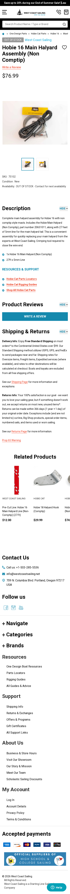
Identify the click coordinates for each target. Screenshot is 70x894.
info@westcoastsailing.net (23, 574)
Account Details (16, 806)
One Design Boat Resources (24, 666)
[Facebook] (6, 607)
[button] (35, 859)
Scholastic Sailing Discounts (24, 779)
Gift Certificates (16, 726)
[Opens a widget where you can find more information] (56, 887)
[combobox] (35, 24)
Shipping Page (19, 381)
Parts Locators (15, 673)
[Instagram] (13, 607)
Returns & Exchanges (19, 713)
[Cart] (66, 12)
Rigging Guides (15, 679)
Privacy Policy (15, 813)
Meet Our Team (16, 772)
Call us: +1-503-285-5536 (22, 567)
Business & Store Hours (21, 753)
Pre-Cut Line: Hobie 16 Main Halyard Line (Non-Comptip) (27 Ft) (15, 511)
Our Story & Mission (19, 766)
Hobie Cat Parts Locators (21, 278)
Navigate (17, 623)
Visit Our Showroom (18, 759)
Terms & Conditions (18, 819)
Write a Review (11, 67)
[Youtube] (21, 607)
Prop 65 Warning (11, 440)
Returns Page (19, 431)
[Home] (3, 33)
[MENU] (4, 12)
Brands (15, 645)
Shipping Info (14, 706)
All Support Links (17, 732)
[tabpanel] (48, 500)
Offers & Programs (18, 719)
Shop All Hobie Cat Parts (21, 290)
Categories (19, 634)
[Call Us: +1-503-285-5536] (58, 12)
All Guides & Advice (18, 686)
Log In (10, 800)
